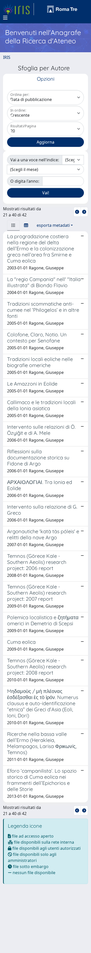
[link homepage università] (62, 9)
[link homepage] (18, 9)
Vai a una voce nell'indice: (34, 160)
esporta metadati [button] (53, 225)
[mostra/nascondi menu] (5, 17)
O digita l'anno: (24, 181)
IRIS (6, 57)
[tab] (13, 225)
